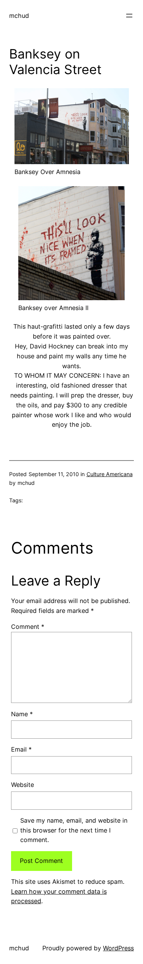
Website (22, 784)
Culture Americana (110, 474)
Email (21, 749)
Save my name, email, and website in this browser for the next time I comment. (73, 830)
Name (22, 714)
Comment (27, 626)
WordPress (118, 948)
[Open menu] (129, 15)
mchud (19, 15)
